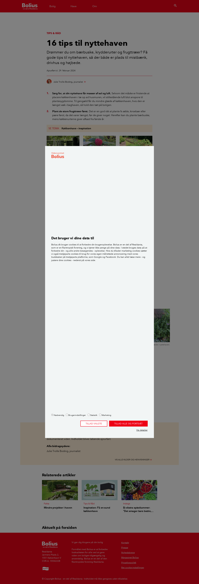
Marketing (106, 415)
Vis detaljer (142, 430)
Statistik (93, 415)
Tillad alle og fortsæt (128, 423)
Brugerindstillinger (77, 415)
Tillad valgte (94, 423)
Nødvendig (58, 415)
